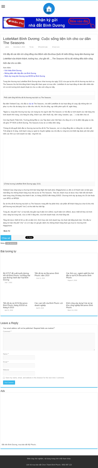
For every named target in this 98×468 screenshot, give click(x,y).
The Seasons (11, 243)
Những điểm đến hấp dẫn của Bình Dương (20, 73)
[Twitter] (48, 461)
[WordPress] (55, 461)
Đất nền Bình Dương (9, 445)
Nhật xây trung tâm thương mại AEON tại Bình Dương (24, 76)
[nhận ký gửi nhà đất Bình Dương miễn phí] (49, 22)
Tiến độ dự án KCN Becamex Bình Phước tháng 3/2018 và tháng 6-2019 (15, 305)
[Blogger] (53, 461)
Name (6, 354)
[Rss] (43, 461)
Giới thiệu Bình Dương (12, 70)
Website (6, 370)
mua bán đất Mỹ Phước (27, 445)
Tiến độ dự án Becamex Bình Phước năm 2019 (47, 274)
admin (7, 47)
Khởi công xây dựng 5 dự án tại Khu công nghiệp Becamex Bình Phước (79, 305)
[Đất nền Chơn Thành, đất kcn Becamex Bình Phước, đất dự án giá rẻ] (49, 8)
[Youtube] (50, 461)
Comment (7, 331)
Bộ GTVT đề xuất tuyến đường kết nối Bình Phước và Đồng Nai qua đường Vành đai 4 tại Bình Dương (16, 276)
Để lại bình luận (43, 47)
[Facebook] (45, 461)
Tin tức (31, 47)
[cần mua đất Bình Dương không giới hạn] (20, 420)
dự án (31, 104)
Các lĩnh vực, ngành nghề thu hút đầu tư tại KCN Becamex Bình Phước (80, 275)
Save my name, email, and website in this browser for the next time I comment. (35, 378)
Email (5, 362)
